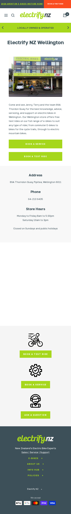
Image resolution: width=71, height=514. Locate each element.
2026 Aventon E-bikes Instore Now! (22, 4)
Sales (24, 452)
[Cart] (65, 15)
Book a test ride (35, 156)
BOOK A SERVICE (35, 384)
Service (34, 452)
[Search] (13, 15)
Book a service (35, 144)
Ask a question (35, 415)
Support (45, 452)
